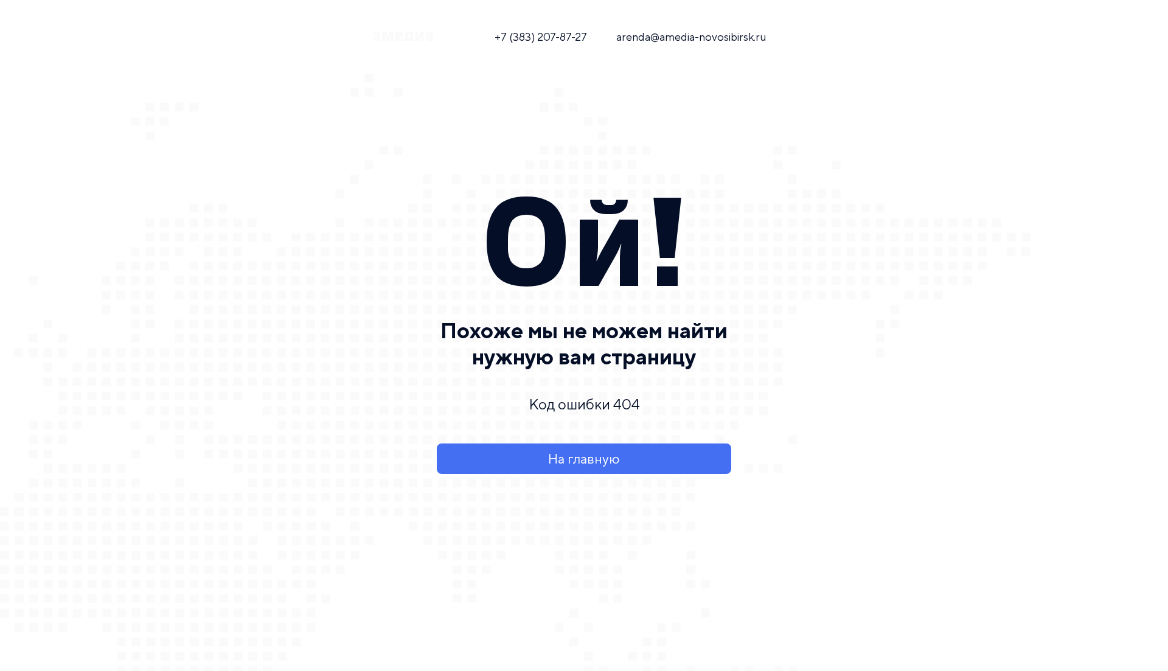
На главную (584, 459)
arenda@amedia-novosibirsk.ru (691, 36)
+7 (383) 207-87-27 (541, 36)
